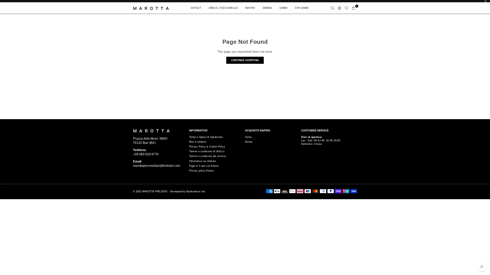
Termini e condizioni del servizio (207, 156)
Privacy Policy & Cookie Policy (207, 146)
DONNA (267, 7)
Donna (248, 141)
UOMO (283, 7)
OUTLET (196, 7)
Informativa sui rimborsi (202, 161)
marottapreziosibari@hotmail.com (156, 165)
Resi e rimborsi (198, 141)
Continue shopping (245, 60)
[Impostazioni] (339, 8)
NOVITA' (250, 7)
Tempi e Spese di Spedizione (206, 137)
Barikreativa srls (195, 191)
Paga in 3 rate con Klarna (204, 165)
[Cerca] (332, 8)
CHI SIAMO (302, 7)
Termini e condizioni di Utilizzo (206, 151)
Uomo (248, 137)
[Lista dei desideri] (346, 8)
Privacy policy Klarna (201, 170)
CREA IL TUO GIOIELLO (223, 7)
